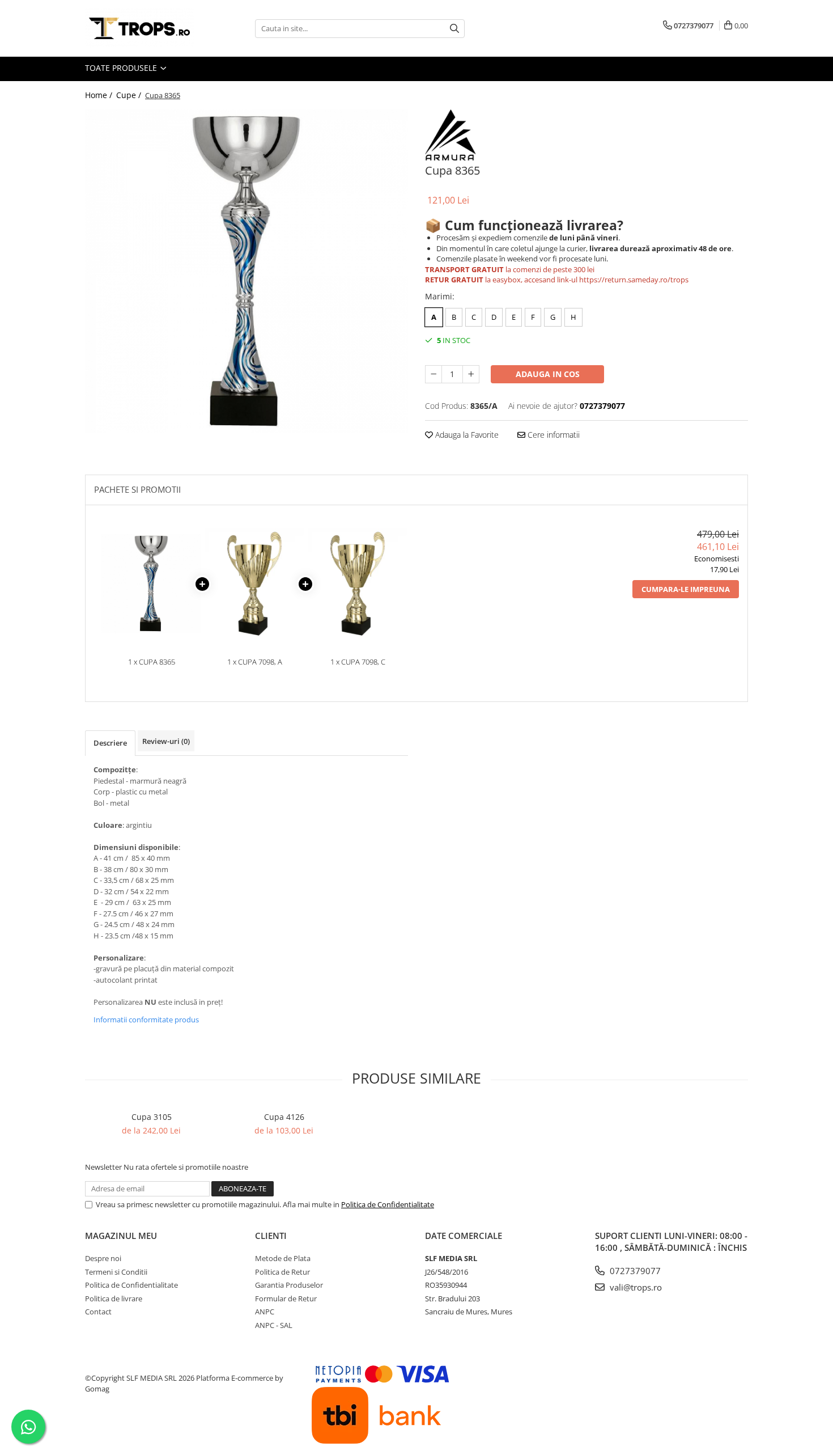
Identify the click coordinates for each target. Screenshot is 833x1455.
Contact (98, 1311)
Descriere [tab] (110, 743)
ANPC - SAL (273, 1325)
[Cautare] (454, 28)
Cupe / (129, 95)
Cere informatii (552, 434)
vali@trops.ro (634, 1287)
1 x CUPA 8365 (151, 662)
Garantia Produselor (289, 1285)
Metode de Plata (283, 1258)
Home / (99, 95)
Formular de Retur (286, 1298)
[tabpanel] (246, 271)
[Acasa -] (141, 28)
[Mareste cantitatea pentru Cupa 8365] (470, 374)
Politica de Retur (282, 1272)
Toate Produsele (122, 67)
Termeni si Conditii (116, 1272)
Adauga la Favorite (466, 434)
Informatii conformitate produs (146, 1019)
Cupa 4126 (284, 1116)
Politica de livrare (113, 1298)
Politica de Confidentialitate (387, 1204)
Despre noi (103, 1258)
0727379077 (634, 1270)
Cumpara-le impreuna (685, 589)
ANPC (264, 1311)
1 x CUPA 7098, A (254, 662)
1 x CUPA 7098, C (357, 662)
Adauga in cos (548, 374)
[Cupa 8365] (246, 271)
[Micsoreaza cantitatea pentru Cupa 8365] (433, 374)
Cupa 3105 (151, 1116)
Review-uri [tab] (166, 741)
